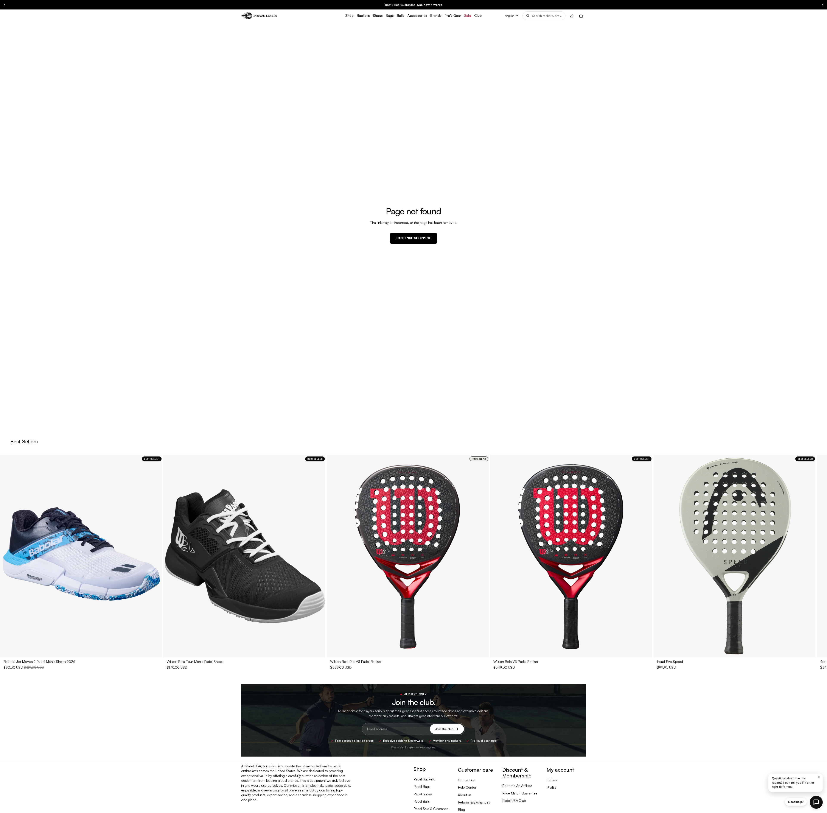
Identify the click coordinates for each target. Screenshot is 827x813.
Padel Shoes (423, 794)
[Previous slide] (4, 4)
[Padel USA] (259, 15)
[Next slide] (822, 4)
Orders (552, 780)
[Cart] (581, 15)
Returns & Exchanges (474, 802)
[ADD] (482, 651)
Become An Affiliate (517, 785)
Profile (552, 787)
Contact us (466, 780)
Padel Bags (422, 786)
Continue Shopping (413, 238)
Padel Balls (422, 801)
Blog (461, 810)
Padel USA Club (514, 800)
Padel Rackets (424, 779)
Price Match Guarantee (519, 793)
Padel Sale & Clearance (431, 809)
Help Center (467, 787)
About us (464, 795)
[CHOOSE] (155, 651)
